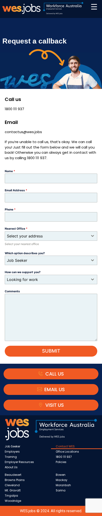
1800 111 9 (12, 108)
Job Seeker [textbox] (17, 260)
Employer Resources (19, 462)
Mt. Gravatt (13, 490)
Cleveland (12, 485)
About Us (11, 467)
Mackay (61, 480)
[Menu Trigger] (94, 6)
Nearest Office (16, 228)
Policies (61, 462)
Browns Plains (15, 480)
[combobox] (51, 236)
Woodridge (13, 501)
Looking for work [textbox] (22, 279)
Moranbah (63, 485)
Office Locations (67, 452)
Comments (12, 291)
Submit (51, 351)
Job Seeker (12, 446)
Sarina (60, 490)
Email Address (16, 190)
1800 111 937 (64, 457)
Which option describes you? (25, 253)
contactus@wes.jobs (23, 131)
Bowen (60, 475)
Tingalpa (11, 496)
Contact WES (65, 446)
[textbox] (46, 236)
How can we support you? (23, 272)
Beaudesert (13, 475)
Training (11, 457)
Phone (10, 209)
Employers (12, 452)
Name (10, 171)
